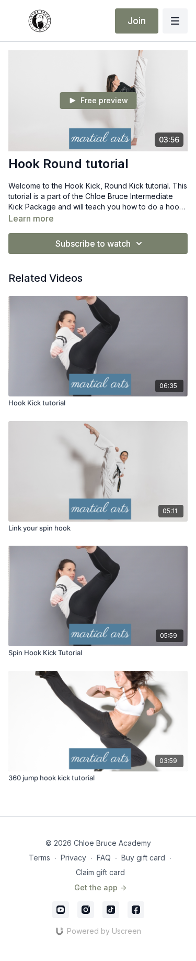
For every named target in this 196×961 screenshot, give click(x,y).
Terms (39, 857)
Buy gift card (143, 857)
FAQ (104, 857)
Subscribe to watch (93, 243)
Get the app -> (100, 887)
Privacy (73, 857)
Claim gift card (100, 872)
